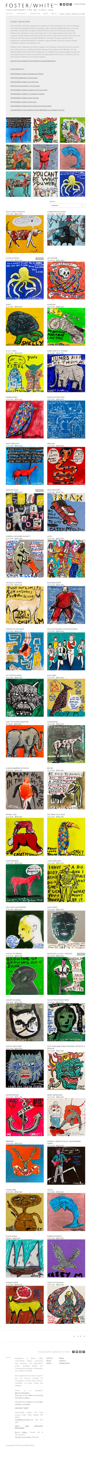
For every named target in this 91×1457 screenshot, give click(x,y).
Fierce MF (51, 444)
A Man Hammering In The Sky (17, 768)
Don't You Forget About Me (17, 722)
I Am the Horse (33, 82)
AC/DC (49, 536)
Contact (62, 1361)
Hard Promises (12, 861)
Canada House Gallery (23, 1437)
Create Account (78, 14)
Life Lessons (52, 258)
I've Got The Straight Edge (58, 1000)
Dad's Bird (51, 675)
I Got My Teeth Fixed (14, 1046)
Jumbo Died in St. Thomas (57, 351)
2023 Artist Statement (23, 78)
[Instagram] (67, 4)
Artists (9, 13)
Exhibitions (35, 13)
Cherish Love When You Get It (18, 536)
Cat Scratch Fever (13, 675)
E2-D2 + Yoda (11, 351)
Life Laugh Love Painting (16, 907)
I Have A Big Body (54, 861)
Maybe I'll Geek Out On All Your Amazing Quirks (64, 1142)
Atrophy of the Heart (15, 629)
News (45, 13)
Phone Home (11, 1190)
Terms (61, 1358)
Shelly (8, 304)
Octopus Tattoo (12, 258)
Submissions (64, 1363)
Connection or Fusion (56, 212)
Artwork (21, 13)
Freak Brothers (54, 490)
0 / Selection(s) (79, 4)
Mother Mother (12, 1095)
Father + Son (11, 814)
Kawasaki (51, 304)
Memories (10, 1141)
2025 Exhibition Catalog (26, 74)
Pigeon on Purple (54, 1236)
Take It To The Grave (55, 1283)
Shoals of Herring (14, 954)
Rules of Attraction (55, 397)
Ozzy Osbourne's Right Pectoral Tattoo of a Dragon (66, 1047)
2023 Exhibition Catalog (19, 82)
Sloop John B (11, 1236)
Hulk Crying (52, 907)
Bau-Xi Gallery (21, 1432)
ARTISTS (49, 1358)
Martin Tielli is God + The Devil (59, 954)
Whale (50, 1190)
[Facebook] (61, 4)
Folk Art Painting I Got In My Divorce (62, 629)
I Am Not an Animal (13, 1000)
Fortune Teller (12, 490)
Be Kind (50, 768)
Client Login (64, 14)
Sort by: (52, 201)
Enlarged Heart (54, 583)
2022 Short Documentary (25, 86)
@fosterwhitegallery (22, 1393)
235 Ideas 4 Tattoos (14, 583)
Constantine (52, 722)
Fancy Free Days (12, 444)
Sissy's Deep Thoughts (15, 212)
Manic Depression (54, 1095)
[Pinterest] (71, 4)
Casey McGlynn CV (17, 69)
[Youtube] (64, 4)
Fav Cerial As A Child (56, 814)
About (54, 13)
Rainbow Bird (11, 397)
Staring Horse (12, 1283)
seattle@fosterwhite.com (24, 1420)
